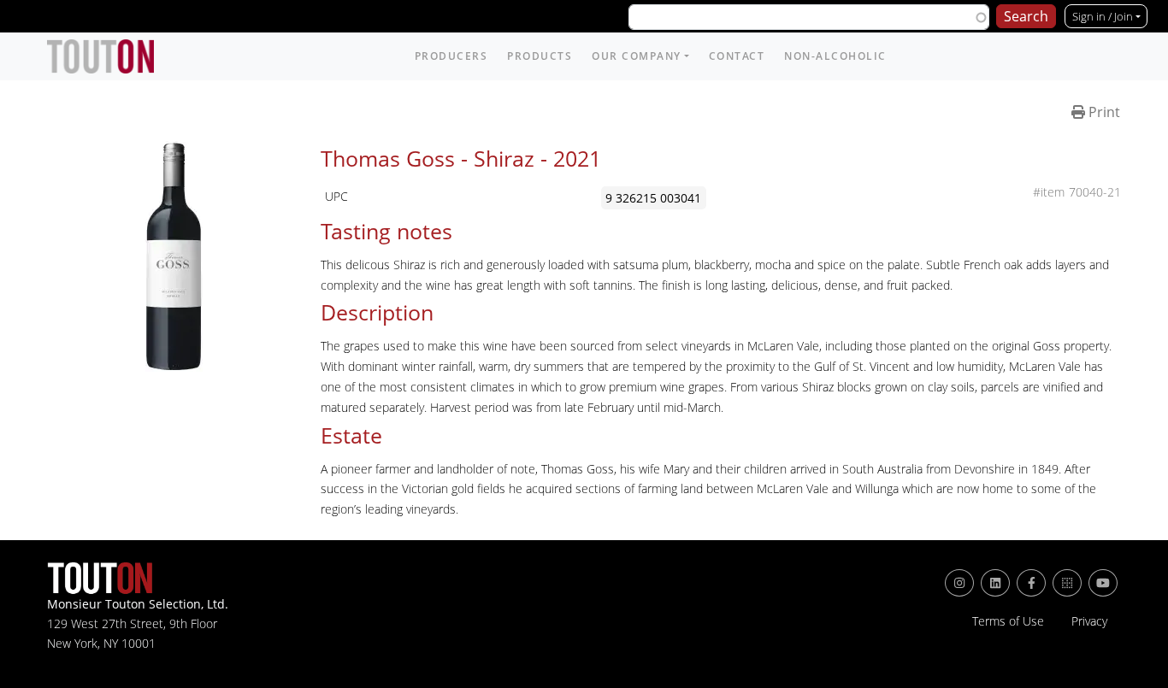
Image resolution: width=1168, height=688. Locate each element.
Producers (451, 56)
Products (539, 56)
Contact (737, 56)
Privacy (1089, 621)
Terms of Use (1008, 621)
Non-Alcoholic (835, 56)
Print (1102, 112)
